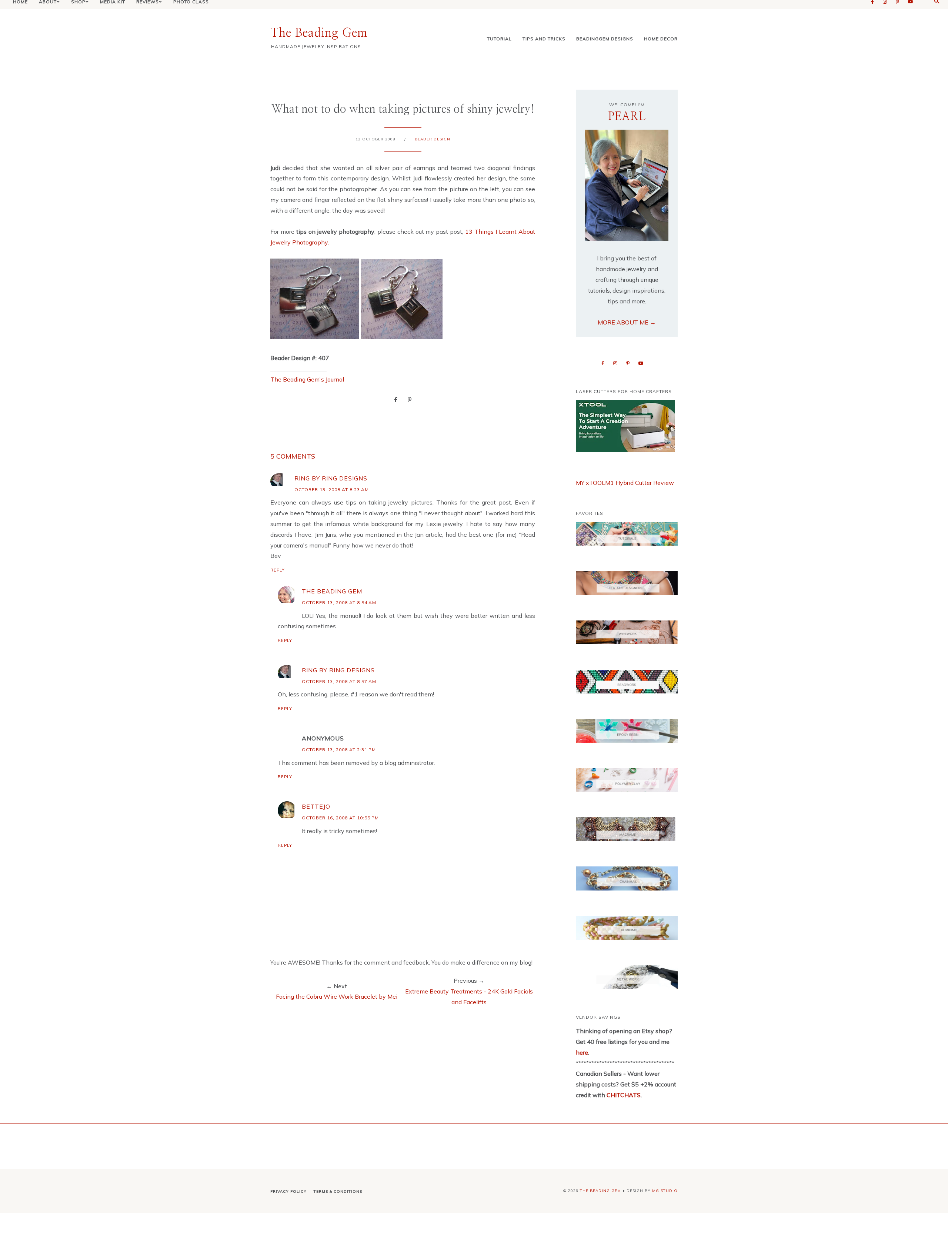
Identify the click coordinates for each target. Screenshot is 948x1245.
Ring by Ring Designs (330, 478)
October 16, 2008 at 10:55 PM (340, 817)
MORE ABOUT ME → (627, 322)
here (582, 1052)
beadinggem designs (604, 38)
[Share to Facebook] (395, 399)
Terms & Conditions (338, 1191)
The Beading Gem (318, 33)
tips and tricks (544, 38)
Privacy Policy (288, 1191)
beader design (432, 139)
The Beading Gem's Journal (307, 379)
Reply (277, 570)
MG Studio (665, 1190)
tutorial (499, 38)
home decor (661, 38)
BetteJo (316, 806)
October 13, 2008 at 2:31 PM (339, 749)
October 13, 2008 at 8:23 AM (331, 489)
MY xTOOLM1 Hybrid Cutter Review (625, 482)
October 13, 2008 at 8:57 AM (339, 681)
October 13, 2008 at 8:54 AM (339, 602)
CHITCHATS (623, 1095)
